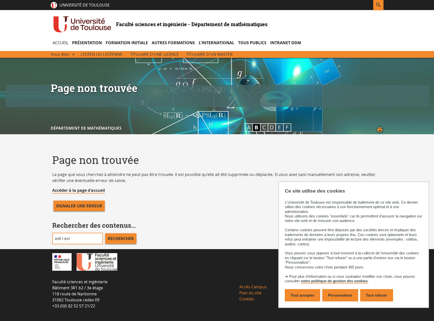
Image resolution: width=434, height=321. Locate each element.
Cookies (246, 299)
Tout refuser (376, 295)
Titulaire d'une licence (154, 54)
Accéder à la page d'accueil (78, 190)
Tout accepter (302, 295)
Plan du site (250, 293)
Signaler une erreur (79, 206)
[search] (77, 238)
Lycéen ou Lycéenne (102, 54)
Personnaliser (340, 295)
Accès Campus (253, 287)
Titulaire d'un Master (209, 54)
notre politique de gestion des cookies (334, 281)
